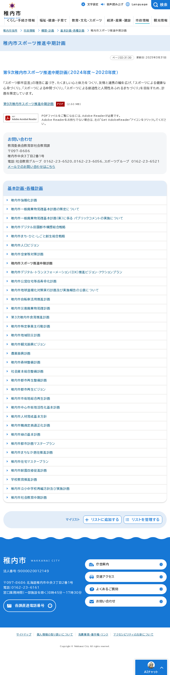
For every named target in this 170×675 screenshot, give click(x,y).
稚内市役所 (10, 30)
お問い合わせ (106, 601)
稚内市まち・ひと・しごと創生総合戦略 (38, 236)
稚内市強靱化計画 (24, 200)
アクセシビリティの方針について (134, 634)
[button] (161, 668)
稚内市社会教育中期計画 (29, 497)
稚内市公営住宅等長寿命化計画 (34, 281)
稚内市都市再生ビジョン (28, 389)
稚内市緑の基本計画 (25, 434)
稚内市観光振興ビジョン (28, 344)
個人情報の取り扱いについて (55, 634)
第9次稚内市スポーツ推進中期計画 (28, 103)
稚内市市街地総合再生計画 (30, 398)
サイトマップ (23, 634)
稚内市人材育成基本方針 (29, 416)
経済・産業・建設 (119, 20)
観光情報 (161, 20)
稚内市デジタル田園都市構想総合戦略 (38, 227)
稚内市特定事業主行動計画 (30, 326)
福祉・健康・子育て (53, 20)
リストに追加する (105, 519)
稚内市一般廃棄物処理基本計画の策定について (45, 209)
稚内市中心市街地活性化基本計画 (35, 407)
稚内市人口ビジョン (25, 245)
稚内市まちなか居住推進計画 (32, 452)
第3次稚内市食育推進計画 (30, 317)
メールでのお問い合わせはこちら (31, 166)
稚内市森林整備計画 (25, 362)
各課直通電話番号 (29, 605)
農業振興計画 (21, 353)
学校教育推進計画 (24, 479)
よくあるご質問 (107, 589)
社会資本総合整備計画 (27, 371)
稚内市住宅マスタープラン (29, 461)
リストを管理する (146, 519)
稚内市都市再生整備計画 (29, 380)
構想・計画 (47, 30)
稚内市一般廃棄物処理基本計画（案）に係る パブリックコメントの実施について (67, 218)
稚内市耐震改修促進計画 (29, 470)
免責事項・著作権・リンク (93, 634)
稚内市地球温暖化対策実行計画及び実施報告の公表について (55, 290)
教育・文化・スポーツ (87, 20)
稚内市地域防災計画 (25, 335)
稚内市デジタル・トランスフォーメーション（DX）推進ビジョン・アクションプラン (66, 272)
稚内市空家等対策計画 (27, 254)
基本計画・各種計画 (72, 30)
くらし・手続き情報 (21, 20)
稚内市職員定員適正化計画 (30, 425)
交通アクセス (105, 576)
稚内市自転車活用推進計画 (30, 299)
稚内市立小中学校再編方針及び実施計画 (40, 488)
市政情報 (142, 20)
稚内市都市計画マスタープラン (33, 443)
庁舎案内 (102, 564)
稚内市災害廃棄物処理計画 (30, 308)
